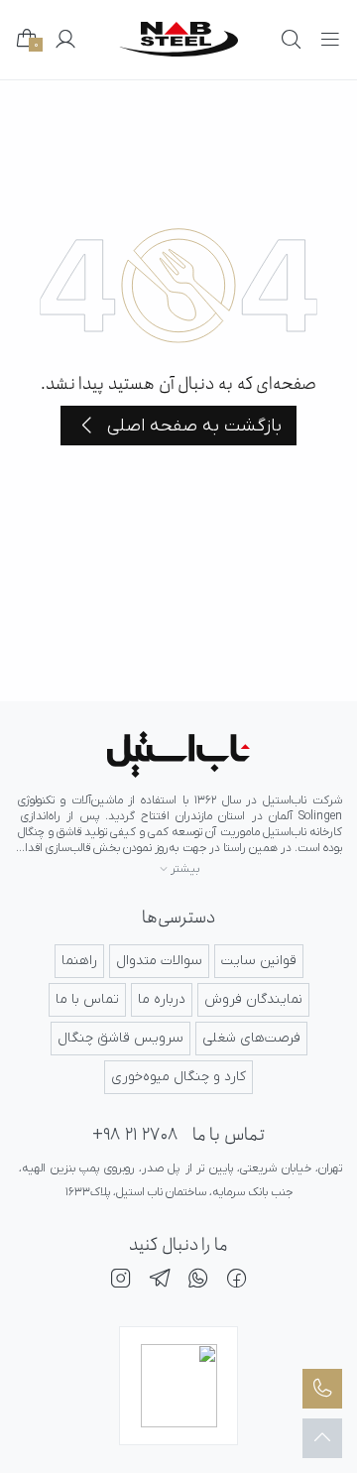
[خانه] (178, 754)
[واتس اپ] (198, 1281)
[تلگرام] (160, 1281)
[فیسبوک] (237, 1281)
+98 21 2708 (135, 1135)
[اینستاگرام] (121, 1281)
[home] (178, 39)
